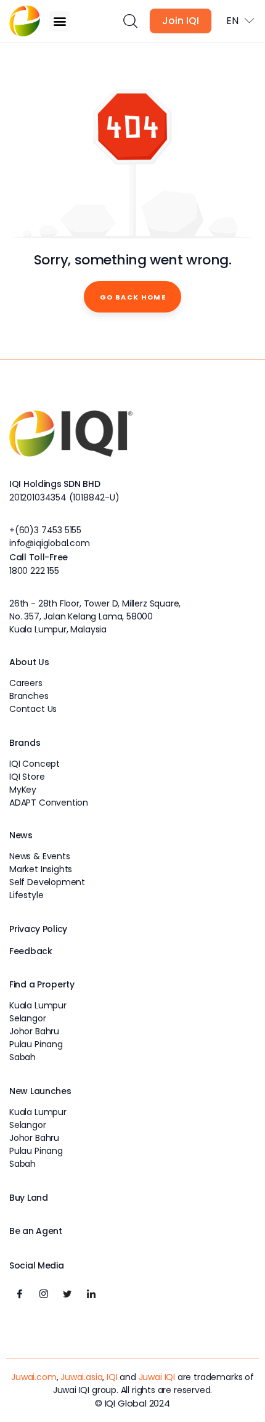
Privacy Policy (38, 929)
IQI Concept (34, 764)
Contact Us (33, 709)
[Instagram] (43, 1294)
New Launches (40, 1091)
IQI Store (26, 776)
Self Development (47, 882)
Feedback (30, 951)
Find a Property (42, 984)
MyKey (22, 789)
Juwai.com (33, 1377)
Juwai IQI (157, 1377)
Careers (26, 683)
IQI (112, 1377)
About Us (29, 662)
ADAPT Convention (48, 802)
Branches (29, 696)
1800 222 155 (34, 571)
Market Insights (40, 869)
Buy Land (28, 1197)
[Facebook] (19, 1294)
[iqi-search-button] (130, 21)
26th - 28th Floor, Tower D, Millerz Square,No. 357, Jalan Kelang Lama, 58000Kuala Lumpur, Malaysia (95, 616)
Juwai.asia (81, 1377)
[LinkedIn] (91, 1294)
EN (232, 21)
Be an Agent (35, 1231)
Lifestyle (26, 895)
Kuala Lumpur (38, 1005)
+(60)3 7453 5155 (45, 530)
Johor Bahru (34, 1031)
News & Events (39, 856)
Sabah (22, 1057)
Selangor (27, 1018)
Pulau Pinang (36, 1044)
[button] (59, 21)
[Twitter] (67, 1294)
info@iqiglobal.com (49, 543)
